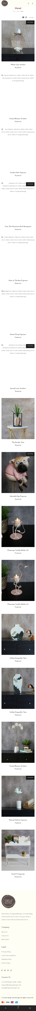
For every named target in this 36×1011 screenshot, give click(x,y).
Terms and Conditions (9, 956)
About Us (4, 932)
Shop (18, 11)
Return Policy (6, 963)
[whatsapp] (11, 971)
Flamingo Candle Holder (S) (18, 550)
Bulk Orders (5, 940)
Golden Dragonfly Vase (18, 658)
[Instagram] (5, 971)
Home (14, 11)
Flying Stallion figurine (18, 820)
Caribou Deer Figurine (18, 172)
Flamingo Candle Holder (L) (18, 604)
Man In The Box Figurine (18, 280)
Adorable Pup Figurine (18, 496)
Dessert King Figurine (18, 334)
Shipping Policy (6, 959)
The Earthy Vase (18, 442)
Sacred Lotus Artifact (18, 388)
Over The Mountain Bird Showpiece (18, 226)
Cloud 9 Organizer (18, 874)
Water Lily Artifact (18, 64)
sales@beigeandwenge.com (11, 988)
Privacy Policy (6, 952)
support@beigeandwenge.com (11, 985)
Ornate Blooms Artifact (18, 118)
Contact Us (5, 936)
